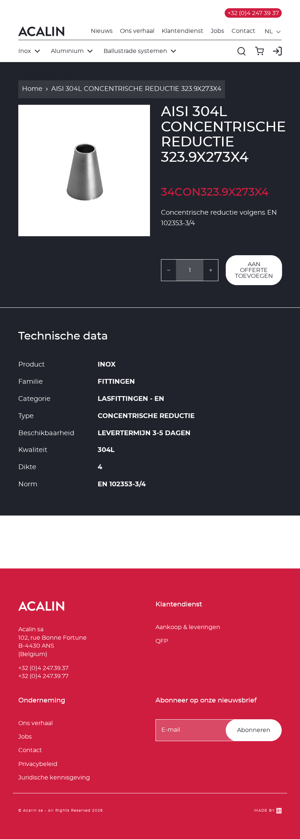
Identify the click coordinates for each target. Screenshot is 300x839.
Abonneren (253, 730)
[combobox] (273, 31)
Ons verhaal (137, 31)
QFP (161, 641)
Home (32, 89)
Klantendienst (182, 31)
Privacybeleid (37, 764)
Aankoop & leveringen (187, 627)
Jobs (217, 31)
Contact (243, 31)
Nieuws (102, 31)
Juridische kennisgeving (54, 778)
